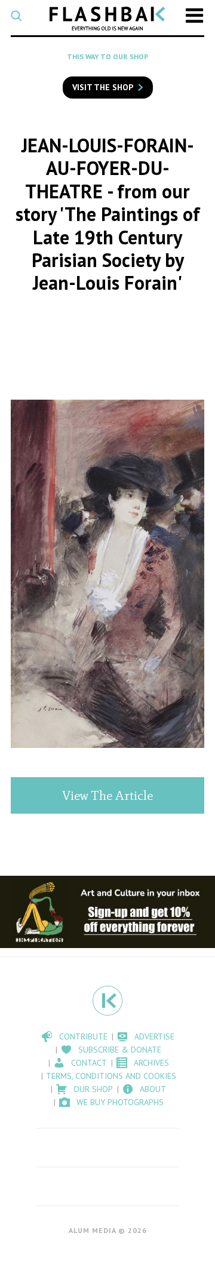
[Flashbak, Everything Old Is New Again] (107, 18)
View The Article (107, 795)
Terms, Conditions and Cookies (111, 1076)
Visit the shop (102, 87)
